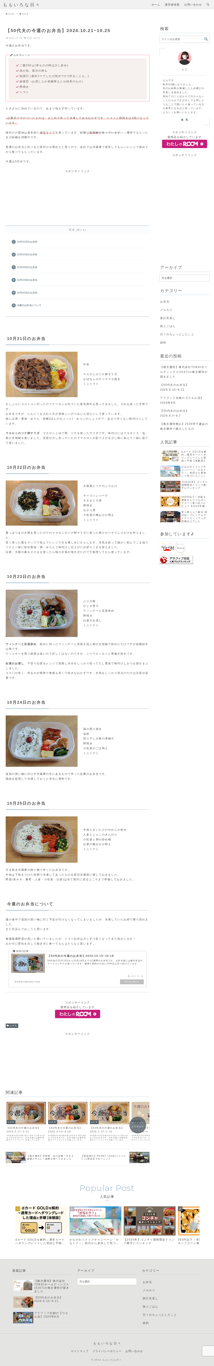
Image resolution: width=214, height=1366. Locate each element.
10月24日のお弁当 (27, 280)
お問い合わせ (134, 1351)
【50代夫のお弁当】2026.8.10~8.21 (174, 387)
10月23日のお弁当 (27, 267)
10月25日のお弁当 (27, 292)
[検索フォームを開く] (208, 4)
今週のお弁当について (29, 305)
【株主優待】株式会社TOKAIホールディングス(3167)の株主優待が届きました (184, 372)
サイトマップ (80, 1351)
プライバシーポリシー (107, 1351)
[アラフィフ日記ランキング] (176, 561)
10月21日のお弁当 (27, 241)
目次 (72, 229)
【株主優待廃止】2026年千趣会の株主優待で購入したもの (184, 426)
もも (184, 69)
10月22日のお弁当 (27, 254)
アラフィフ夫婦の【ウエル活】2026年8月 (182, 400)
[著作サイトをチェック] (182, 119)
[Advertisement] (77, 197)
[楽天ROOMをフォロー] (187, 119)
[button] (206, 39)
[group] (41, 1227)
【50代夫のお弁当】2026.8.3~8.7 (174, 413)
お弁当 (13, 1025)
